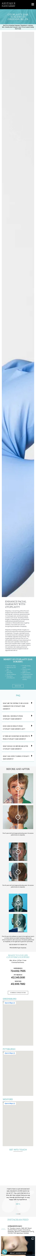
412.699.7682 (18, 984)
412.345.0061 (18, 977)
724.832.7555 (18, 971)
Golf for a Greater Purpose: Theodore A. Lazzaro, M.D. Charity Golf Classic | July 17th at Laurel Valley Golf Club (18, 27)
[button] (18, 705)
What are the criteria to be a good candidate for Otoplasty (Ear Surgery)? (15, 706)
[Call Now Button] (4, 1252)
